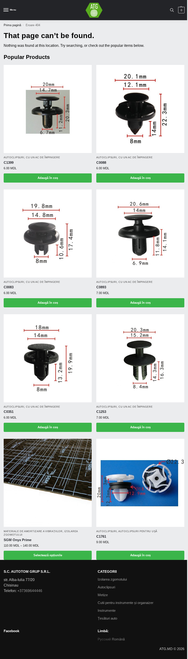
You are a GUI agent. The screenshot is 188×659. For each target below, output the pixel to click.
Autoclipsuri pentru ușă (137, 531)
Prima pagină (12, 25)
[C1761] (140, 483)
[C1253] (140, 358)
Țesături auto (107, 618)
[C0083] (48, 233)
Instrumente (107, 610)
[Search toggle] (172, 10)
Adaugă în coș (48, 178)
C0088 (101, 162)
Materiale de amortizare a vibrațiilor (33, 531)
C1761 (101, 536)
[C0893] (140, 233)
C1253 (101, 412)
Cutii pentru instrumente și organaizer (125, 603)
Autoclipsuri (14, 157)
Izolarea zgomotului (112, 579)
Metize (103, 595)
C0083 (9, 287)
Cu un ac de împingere (43, 157)
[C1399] (48, 109)
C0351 (9, 412)
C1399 (9, 162)
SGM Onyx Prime (17, 540)
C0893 (101, 287)
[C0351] (48, 358)
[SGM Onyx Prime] (48, 483)
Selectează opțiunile (47, 555)
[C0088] (140, 109)
